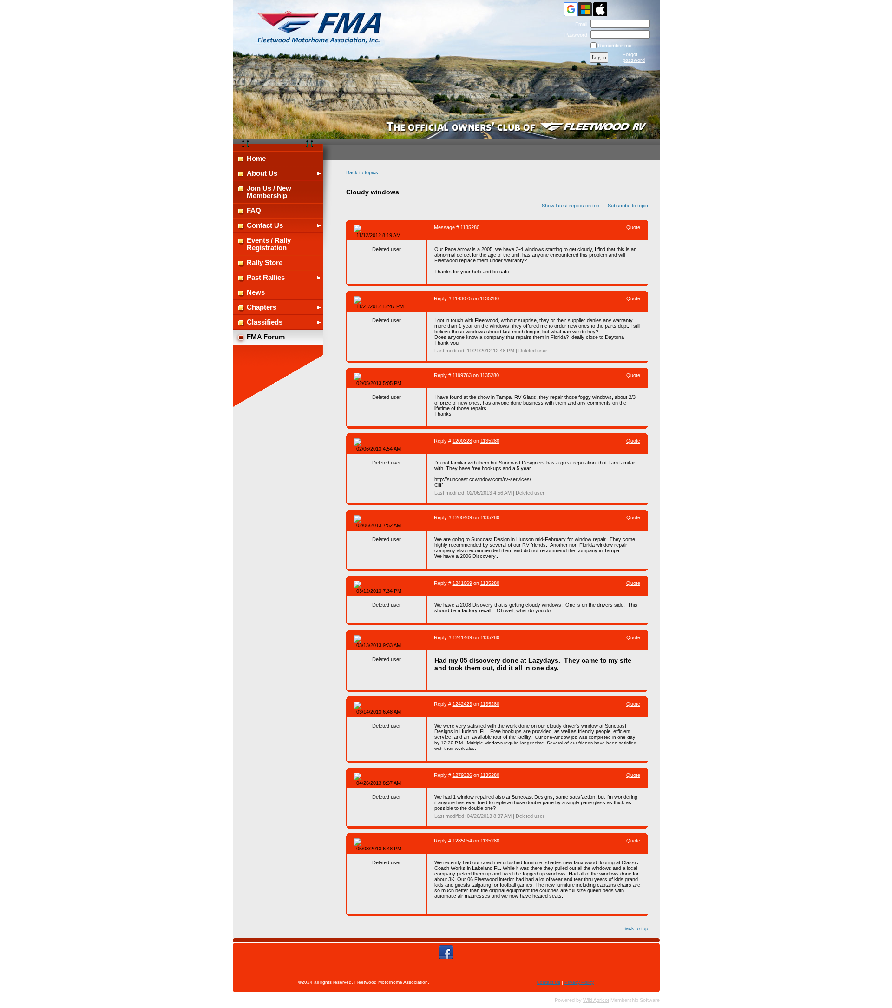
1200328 (462, 441)
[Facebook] (446, 952)
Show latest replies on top (570, 205)
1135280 (469, 227)
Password (574, 35)
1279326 (462, 775)
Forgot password (634, 57)
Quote (633, 227)
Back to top (635, 928)
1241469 (462, 637)
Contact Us (265, 225)
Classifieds (264, 322)
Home (256, 158)
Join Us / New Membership (269, 192)
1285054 (462, 840)
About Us (262, 173)
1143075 (462, 298)
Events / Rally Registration (269, 244)
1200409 (462, 517)
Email (579, 24)
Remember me (614, 45)
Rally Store (264, 262)
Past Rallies (266, 277)
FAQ (254, 210)
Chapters (261, 307)
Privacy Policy (579, 982)
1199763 (462, 375)
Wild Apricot (596, 1000)
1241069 (462, 583)
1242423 (462, 704)
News (256, 292)
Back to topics (362, 172)
